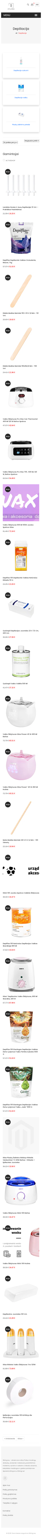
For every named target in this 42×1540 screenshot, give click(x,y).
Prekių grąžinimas (9, 1494)
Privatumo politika (10, 1498)
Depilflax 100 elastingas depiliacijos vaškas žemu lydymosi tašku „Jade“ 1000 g (20, 1106)
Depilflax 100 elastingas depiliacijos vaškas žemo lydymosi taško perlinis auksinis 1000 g (20, 1051)
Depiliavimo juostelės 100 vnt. (15, 1314)
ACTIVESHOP (10, 160)
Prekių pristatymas (10, 1490)
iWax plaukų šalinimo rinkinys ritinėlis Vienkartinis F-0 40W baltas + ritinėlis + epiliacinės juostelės (19, 1160)
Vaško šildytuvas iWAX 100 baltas (16, 1213)
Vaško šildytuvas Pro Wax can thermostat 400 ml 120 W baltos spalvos (20, 420)
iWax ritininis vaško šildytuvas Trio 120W (19, 1364)
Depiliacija (23, 33)
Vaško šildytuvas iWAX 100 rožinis (16, 1263)
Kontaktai (6, 1511)
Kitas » (20, 1438)
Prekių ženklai (8, 1515)
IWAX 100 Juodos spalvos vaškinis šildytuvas (21, 893)
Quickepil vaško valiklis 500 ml (15, 683)
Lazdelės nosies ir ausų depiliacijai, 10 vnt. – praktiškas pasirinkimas (20, 208)
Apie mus (6, 1485)
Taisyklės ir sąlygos (10, 1503)
